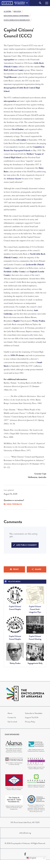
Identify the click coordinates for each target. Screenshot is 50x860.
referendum (21, 139)
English (32, 858)
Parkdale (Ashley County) (15, 271)
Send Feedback (14, 504)
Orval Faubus (17, 129)
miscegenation (10, 101)
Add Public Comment (26, 545)
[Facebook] (25, 854)
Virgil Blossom (10, 77)
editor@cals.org (25, 832)
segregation (9, 59)
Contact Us (12, 717)
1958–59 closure (17, 355)
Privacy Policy (30, 721)
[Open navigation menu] (46, 3)
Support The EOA (31, 717)
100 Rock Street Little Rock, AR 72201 (25, 822)
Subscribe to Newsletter (33, 713)
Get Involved (12, 721)
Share (38, 569)
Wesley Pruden (38, 320)
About (10, 713)
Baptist (16, 320)
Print (16, 569)
